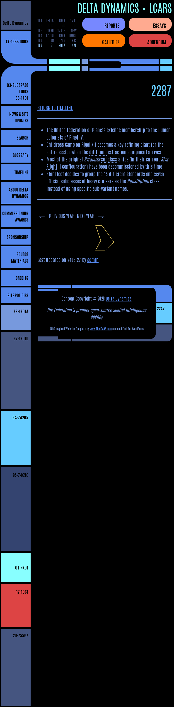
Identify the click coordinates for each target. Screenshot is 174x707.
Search (22, 137)
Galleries (111, 42)
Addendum (156, 42)
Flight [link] (51, 166)
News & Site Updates (18, 117)
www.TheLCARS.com (101, 329)
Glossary (20, 155)
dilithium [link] (98, 152)
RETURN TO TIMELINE (55, 107)
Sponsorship (17, 237)
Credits (22, 277)
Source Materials (19, 257)
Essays (159, 25)
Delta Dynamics (15, 23)
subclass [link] (109, 159)
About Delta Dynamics (18, 193)
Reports (112, 25)
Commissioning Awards (15, 216)
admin (93, 259)
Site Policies (17, 295)
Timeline (21, 172)
